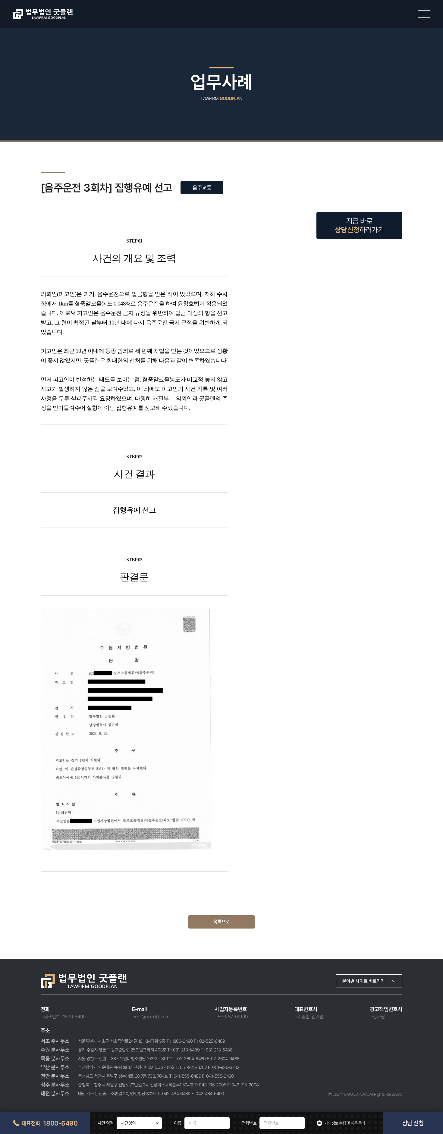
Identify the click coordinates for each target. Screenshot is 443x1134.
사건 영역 (106, 1123)
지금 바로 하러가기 (359, 225)
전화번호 (249, 1123)
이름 (177, 1123)
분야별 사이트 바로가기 (363, 981)
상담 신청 (412, 1123)
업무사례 (221, 82)
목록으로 (221, 922)
